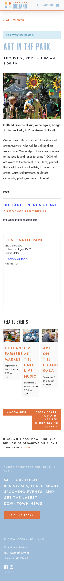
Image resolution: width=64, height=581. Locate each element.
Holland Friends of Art (30, 205)
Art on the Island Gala (50, 359)
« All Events (13, 20)
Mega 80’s (16, 412)
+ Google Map (16, 258)
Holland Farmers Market (14, 354)
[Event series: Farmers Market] (7, 377)
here (27, 447)
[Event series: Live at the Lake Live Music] (26, 394)
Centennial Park (24, 240)
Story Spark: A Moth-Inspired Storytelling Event (46, 419)
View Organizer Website (25, 210)
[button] (51, 5)
